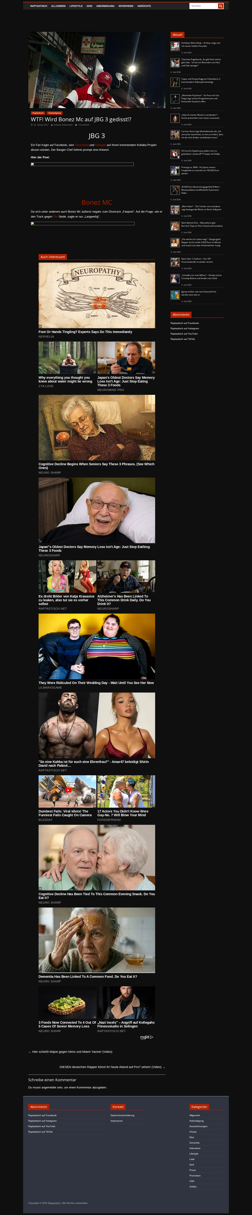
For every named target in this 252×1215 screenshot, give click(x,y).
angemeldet (48, 1087)
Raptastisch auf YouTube (184, 333)
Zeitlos (193, 1186)
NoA (191, 1164)
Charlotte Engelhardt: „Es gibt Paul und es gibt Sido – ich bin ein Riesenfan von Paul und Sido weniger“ (201, 62)
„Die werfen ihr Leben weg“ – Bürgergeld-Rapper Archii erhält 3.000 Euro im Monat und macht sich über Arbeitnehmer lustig (201, 242)
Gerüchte (144, 6)
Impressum (117, 1120)
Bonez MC (97, 202)
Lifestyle (76, 6)
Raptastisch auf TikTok (183, 339)
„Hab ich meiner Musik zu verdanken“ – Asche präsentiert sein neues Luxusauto (200, 116)
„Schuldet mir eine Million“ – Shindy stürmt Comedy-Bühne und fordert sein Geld (201, 277)
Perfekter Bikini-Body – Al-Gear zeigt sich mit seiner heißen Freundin (200, 44)
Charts (193, 1131)
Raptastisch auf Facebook (185, 323)
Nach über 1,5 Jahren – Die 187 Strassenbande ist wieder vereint (197, 260)
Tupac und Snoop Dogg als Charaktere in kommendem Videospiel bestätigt (200, 80)
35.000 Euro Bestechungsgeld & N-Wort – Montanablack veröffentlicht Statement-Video (201, 189)
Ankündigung (105, 6)
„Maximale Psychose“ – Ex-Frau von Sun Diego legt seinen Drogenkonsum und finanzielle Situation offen (200, 98)
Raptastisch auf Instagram (185, 328)
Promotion (195, 1175)
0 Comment (83, 125)
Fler (55, 216)
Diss (89, 6)
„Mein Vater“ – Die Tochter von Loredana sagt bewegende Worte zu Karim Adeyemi (201, 208)
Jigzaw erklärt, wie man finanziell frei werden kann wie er (198, 293)
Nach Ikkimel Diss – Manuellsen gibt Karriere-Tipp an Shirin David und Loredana (202, 224)
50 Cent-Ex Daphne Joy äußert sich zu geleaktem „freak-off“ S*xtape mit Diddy (200, 152)
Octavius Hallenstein (63, 125)
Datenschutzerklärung (122, 1115)
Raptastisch (38, 6)
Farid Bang (82, 145)
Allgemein (58, 6)
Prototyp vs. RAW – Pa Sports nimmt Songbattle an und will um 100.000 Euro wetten (200, 170)
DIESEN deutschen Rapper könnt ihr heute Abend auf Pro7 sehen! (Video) (112, 1067)
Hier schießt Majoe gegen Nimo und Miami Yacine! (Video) (70, 1051)
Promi (192, 1170)
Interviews (126, 6)
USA (191, 1181)
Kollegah (100, 145)
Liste (192, 1159)
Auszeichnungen (198, 1126)
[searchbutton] (220, 6)
